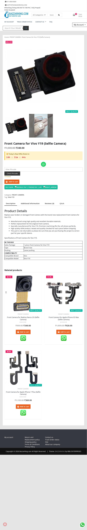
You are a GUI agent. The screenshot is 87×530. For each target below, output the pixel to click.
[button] (75, 77)
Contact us (49, 437)
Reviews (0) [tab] (49, 203)
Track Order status (52, 440)
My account (8, 437)
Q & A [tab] (62, 203)
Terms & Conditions (32, 444)
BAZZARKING (60, 451)
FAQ (46, 442)
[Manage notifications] (5, 524)
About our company (52, 444)
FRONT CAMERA (15, 37)
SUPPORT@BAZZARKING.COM (16, 5)
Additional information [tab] (30, 203)
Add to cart (13, 182)
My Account (79, 25)
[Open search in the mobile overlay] (16, 28)
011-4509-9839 (11, 2)
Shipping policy (30, 442)
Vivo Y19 (11, 197)
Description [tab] (10, 203)
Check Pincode (12, 173)
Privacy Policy (30, 447)
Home (6, 37)
